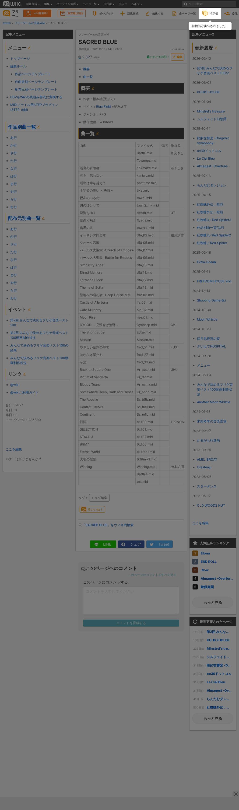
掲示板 (214, 13)
